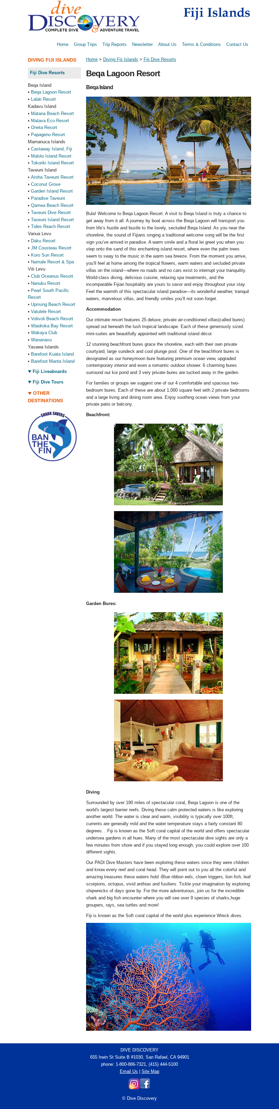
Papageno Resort (48, 134)
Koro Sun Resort (47, 255)
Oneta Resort (44, 127)
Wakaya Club (44, 332)
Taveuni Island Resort (52, 219)
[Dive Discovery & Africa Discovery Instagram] (134, 1087)
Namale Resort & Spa (52, 261)
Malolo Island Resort (51, 156)
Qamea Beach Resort (52, 205)
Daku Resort (43, 240)
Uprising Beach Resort (53, 304)
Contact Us (237, 44)
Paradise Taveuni (48, 198)
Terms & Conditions (201, 44)
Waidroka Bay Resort (52, 325)
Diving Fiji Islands (120, 59)
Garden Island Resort (52, 191)
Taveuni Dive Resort (51, 212)
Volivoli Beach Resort (52, 318)
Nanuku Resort (45, 283)
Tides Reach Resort (50, 226)
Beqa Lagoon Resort (51, 92)
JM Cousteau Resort (51, 247)
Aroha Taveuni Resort (52, 177)
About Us (167, 44)
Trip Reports (114, 44)
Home (62, 44)
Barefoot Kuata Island (52, 354)
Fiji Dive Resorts (160, 59)
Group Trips (85, 44)
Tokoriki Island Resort (52, 162)
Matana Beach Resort (52, 113)
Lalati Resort (43, 99)
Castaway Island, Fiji (51, 148)
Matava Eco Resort (50, 120)
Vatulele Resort (46, 311)
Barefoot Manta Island (53, 361)
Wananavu (41, 339)
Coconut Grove (46, 184)
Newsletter (142, 44)
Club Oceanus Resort (52, 276)
